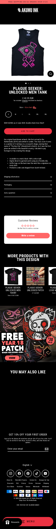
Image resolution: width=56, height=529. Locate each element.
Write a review (28, 235)
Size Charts (10, 486)
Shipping (25, 100)
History (23, 483)
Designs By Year (44, 480)
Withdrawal (45, 486)
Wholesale (36, 486)
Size (26, 107)
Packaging (8, 185)
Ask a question (9, 193)
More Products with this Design (28, 258)
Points (31, 483)
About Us (9, 480)
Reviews (38, 483)
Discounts (10, 483)
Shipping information (11, 177)
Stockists (20, 486)
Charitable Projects (21, 480)
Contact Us (33, 480)
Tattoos (28, 486)
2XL (37, 114)
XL (29, 114)
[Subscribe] (46, 449)
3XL (46, 114)
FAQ (17, 483)
